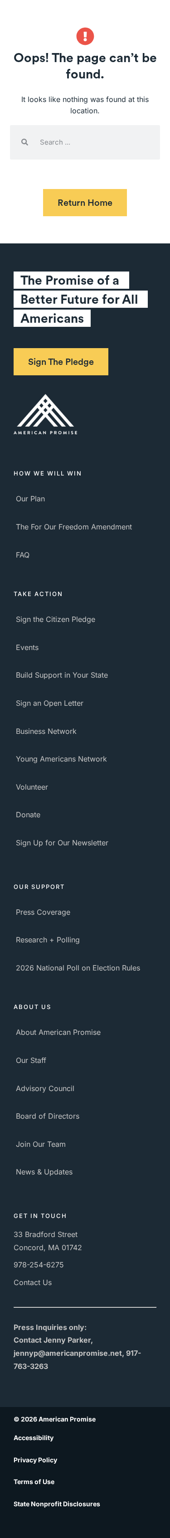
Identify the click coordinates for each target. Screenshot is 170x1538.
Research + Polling (48, 939)
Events (27, 647)
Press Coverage (43, 912)
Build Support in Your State (62, 674)
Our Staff (31, 1060)
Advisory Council (45, 1088)
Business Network (46, 731)
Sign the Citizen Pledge (55, 619)
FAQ (22, 554)
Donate (28, 814)
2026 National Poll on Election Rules (78, 967)
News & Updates (44, 1171)
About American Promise (58, 1032)
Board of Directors (47, 1116)
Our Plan (30, 498)
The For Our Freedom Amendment (74, 526)
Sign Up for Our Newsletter (62, 842)
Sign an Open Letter (49, 703)
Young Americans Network (61, 758)
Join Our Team (41, 1144)
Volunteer (32, 786)
